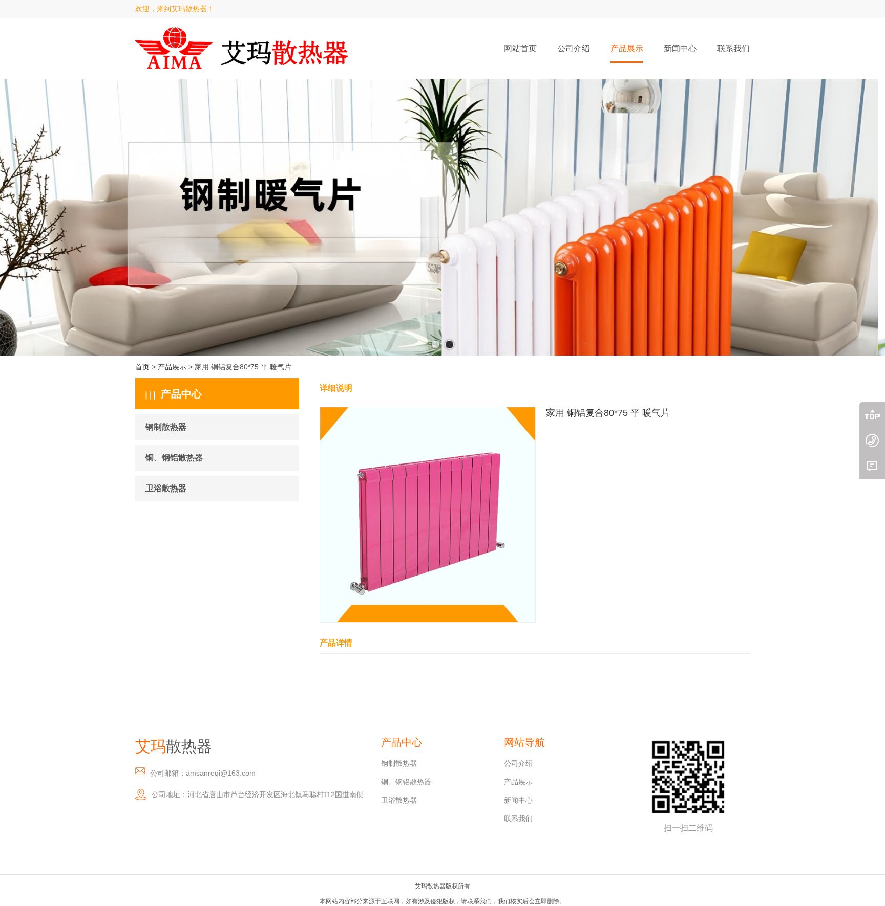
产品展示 (172, 367)
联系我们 (518, 818)
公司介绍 (518, 763)
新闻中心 (518, 800)
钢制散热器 (165, 427)
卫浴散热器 (165, 488)
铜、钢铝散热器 (174, 457)
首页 (142, 367)
